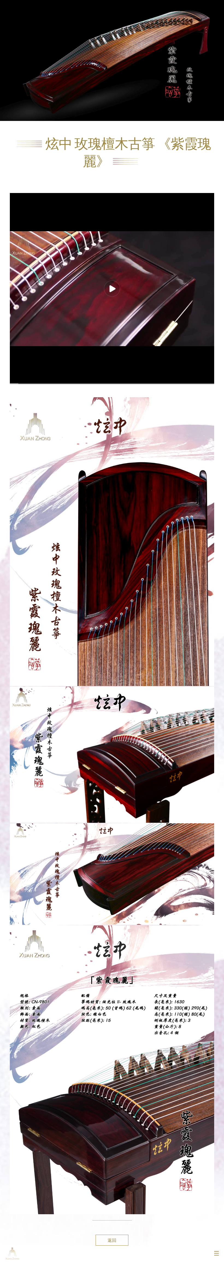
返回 (112, 1240)
